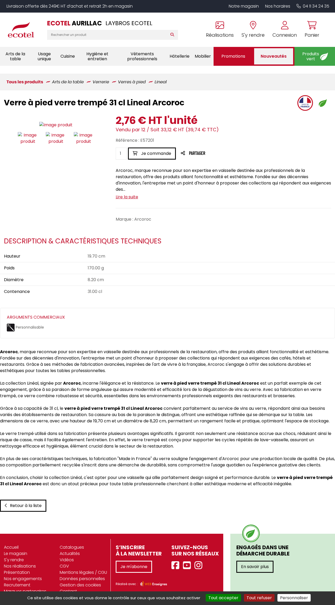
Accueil (11, 547)
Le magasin (15, 554)
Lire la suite (127, 197)
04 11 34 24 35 (316, 6)
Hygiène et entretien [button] (97, 56)
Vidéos (67, 560)
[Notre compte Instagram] (199, 565)
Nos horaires (277, 6)
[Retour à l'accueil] (23, 29)
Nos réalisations (20, 566)
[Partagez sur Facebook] (207, 153)
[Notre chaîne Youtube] (188, 565)
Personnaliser (294, 598)
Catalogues (72, 547)
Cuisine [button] (67, 56)
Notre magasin (244, 6)
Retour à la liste (26, 506)
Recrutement (17, 585)
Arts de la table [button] (15, 56)
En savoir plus (255, 567)
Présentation (17, 572)
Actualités (70, 554)
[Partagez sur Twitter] (217, 153)
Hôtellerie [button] (179, 56)
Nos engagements (23, 579)
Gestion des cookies (80, 585)
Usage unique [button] (44, 56)
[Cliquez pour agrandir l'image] (55, 125)
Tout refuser (259, 598)
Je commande (155, 153)
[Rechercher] (173, 35)
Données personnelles (82, 579)
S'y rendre (14, 560)
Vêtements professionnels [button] (142, 56)
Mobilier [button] (203, 56)
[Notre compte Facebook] (176, 565)
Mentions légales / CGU (83, 572)
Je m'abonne (133, 567)
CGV (64, 566)
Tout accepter (223, 598)
